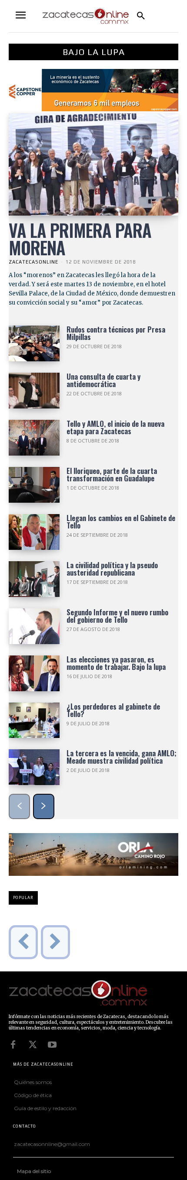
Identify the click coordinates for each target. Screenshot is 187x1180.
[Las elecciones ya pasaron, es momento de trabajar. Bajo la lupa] (34, 673)
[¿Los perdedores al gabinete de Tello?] (34, 720)
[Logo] (91, 993)
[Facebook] (13, 1044)
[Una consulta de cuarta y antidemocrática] (34, 390)
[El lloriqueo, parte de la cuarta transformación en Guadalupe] (34, 485)
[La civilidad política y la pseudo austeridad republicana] (34, 579)
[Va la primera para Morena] (93, 164)
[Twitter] (32, 1044)
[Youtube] (52, 1044)
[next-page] (43, 806)
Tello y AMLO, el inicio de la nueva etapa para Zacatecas (115, 427)
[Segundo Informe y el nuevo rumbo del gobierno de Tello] (34, 626)
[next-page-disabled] (55, 942)
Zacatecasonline (33, 261)
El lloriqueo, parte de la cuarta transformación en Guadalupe (112, 474)
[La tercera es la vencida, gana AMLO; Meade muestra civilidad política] (34, 767)
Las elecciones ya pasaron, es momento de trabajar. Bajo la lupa (116, 663)
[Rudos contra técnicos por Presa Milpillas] (34, 343)
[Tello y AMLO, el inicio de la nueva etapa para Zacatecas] (34, 438)
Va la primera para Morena (80, 239)
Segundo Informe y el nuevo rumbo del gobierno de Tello (117, 616)
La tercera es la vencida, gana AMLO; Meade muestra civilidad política (122, 757)
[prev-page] (19, 806)
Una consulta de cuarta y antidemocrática (103, 380)
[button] (140, 16)
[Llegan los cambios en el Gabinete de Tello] (34, 532)
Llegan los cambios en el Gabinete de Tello (121, 521)
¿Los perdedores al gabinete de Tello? (113, 710)
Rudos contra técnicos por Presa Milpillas (116, 333)
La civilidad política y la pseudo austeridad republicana (112, 568)
